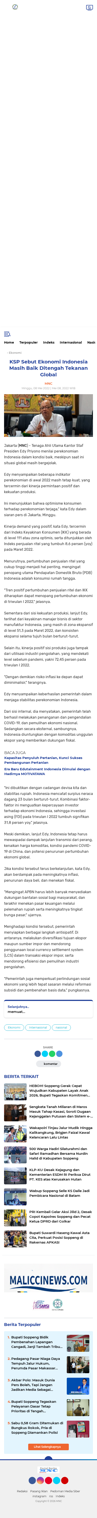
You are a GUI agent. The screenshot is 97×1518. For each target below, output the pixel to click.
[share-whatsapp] (52, 1054)
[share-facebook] (38, 1054)
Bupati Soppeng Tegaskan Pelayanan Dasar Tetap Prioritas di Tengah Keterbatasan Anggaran (33, 1406)
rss (51, 1496)
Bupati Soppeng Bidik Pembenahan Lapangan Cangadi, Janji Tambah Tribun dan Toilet (36, 1342)
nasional (61, 1027)
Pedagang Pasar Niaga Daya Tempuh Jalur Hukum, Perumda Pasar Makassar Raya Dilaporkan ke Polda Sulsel (35, 1363)
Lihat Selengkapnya (47, 1446)
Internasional (71, 342)
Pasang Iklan (39, 1491)
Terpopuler (28, 342)
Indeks (48, 342)
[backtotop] (48, 1460)
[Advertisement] (48, 16)
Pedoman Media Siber (65, 1491)
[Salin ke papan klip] (59, 1054)
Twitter (58, 1486)
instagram (39, 1496)
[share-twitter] (45, 1054)
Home (9, 342)
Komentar (50, 1064)
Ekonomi (14, 1027)
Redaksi (22, 1491)
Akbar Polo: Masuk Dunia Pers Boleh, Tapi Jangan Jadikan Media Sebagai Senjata (33, 1385)
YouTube (67, 1486)
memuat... (16, 1012)
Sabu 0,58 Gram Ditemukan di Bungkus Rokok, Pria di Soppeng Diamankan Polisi (37, 1428)
